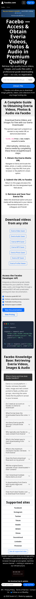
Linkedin (18, 541)
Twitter (18, 516)
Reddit (18, 525)
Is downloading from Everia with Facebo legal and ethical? (16, 484)
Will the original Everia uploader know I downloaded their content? (17, 467)
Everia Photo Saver (18, 252)
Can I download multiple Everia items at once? (15, 476)
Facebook (18, 508)
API (2, 590)
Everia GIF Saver (18, 258)
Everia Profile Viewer (18, 263)
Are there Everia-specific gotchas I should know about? (15, 424)
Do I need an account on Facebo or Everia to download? (15, 406)
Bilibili (18, 529)
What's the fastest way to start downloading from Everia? (15, 441)
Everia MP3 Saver (18, 247)
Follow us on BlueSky (20, 592)
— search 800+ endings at (18, 12)
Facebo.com (10, 2)
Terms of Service (22, 590)
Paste (30, 80)
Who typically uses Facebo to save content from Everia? (17, 433)
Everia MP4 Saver (18, 242)
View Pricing (10, 314)
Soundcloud (18, 537)
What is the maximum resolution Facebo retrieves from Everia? (16, 451)
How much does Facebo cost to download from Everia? (17, 493)
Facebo (3, 7)
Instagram (18, 512)
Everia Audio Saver (18, 236)
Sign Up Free (28, 585)
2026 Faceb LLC (11, 596)
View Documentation (13, 310)
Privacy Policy (10, 590)
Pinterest (18, 546)
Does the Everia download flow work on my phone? (16, 459)
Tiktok (18, 520)
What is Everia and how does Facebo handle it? (17, 377)
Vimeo (18, 533)
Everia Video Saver (18, 231)
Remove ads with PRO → (18, 15)
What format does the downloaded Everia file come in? (17, 415)
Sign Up (31, 3)
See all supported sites (18, 551)
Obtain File (18, 86)
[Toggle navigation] (24, 2)
